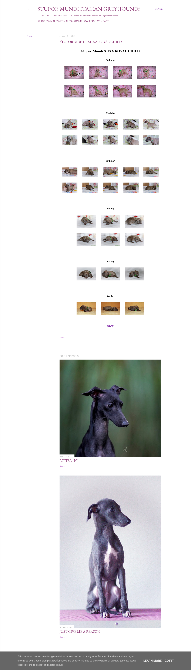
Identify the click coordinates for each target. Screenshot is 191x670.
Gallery (89, 21)
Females (66, 21)
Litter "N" (69, 460)
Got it (169, 661)
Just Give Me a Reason (80, 631)
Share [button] (30, 36)
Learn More (152, 661)
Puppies (43, 21)
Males (54, 21)
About (78, 21)
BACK (110, 326)
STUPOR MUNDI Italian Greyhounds (89, 8)
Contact (103, 21)
